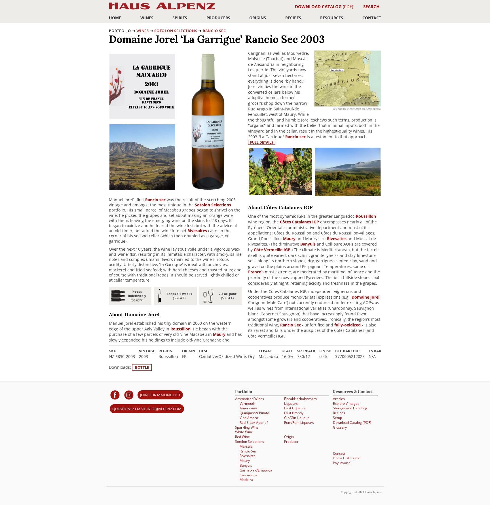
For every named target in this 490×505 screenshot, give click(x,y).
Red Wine (242, 436)
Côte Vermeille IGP (272, 249)
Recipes (293, 17)
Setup (337, 417)
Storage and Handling (350, 408)
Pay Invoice (341, 462)
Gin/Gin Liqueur (296, 417)
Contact (371, 17)
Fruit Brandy (293, 412)
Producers (218, 17)
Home (115, 17)
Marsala (246, 446)
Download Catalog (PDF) (352, 422)
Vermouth (247, 403)
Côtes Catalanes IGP (299, 222)
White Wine (244, 431)
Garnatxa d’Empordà (256, 470)
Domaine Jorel (365, 297)
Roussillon (180, 329)
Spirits (179, 17)
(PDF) (324, 6)
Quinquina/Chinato (254, 412)
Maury (219, 334)
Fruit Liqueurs (295, 408)
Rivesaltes (197, 230)
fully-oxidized (347, 325)
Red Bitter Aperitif (254, 422)
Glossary (340, 427)
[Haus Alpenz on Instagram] (129, 394)
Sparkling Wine (247, 427)
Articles (339, 398)
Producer (291, 441)
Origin (289, 436)
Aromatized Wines (249, 398)
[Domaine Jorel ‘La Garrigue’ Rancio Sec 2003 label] (142, 117)
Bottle (142, 367)
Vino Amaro (249, 417)
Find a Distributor (346, 458)
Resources (331, 17)
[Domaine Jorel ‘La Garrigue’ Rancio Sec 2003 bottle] (209, 189)
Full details (261, 142)
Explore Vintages (346, 403)
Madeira (246, 479)
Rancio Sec (214, 30)
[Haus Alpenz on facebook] (115, 394)
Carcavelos (248, 475)
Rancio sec (155, 199)
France (254, 271)
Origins (257, 17)
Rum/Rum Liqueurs (299, 422)
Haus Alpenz (162, 9)
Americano (248, 408)
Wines (146, 17)
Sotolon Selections (175, 30)
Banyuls (308, 244)
